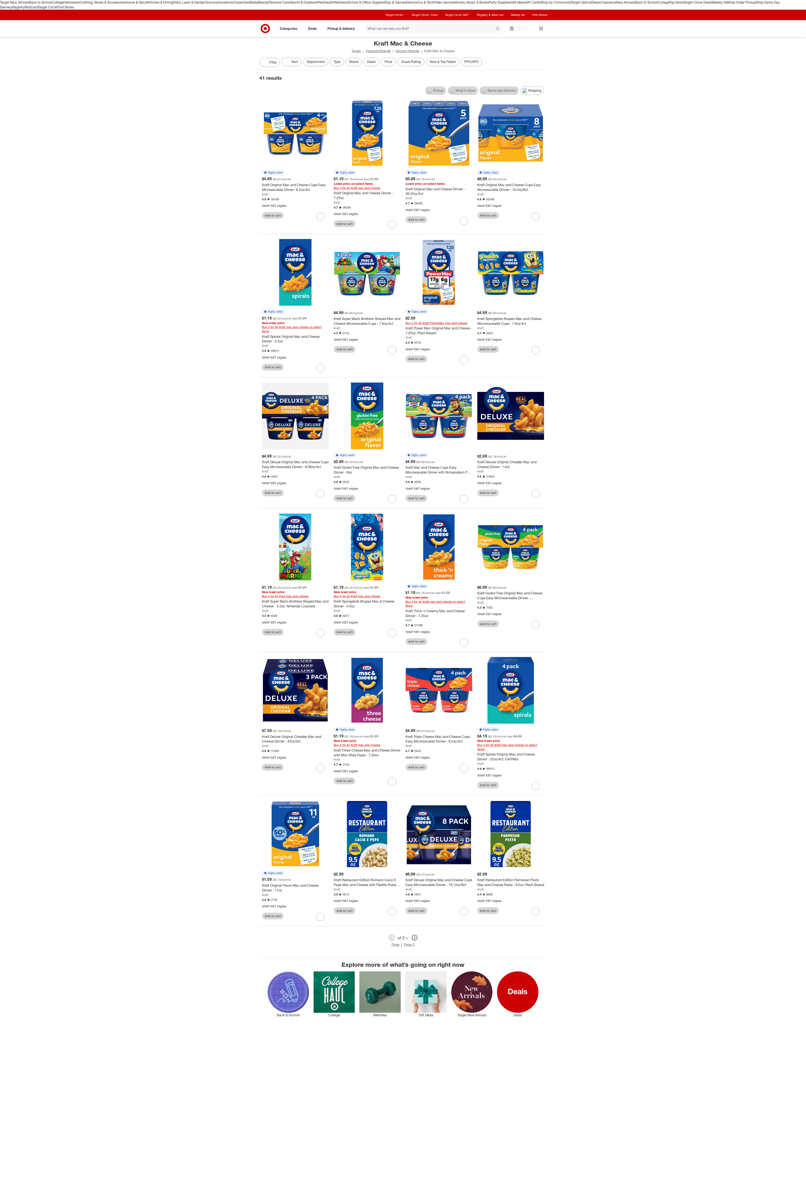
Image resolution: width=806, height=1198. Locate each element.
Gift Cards (532, 2)
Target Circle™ (395, 15)
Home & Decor (137, 2)
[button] (273, 172)
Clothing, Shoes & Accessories (103, 2)
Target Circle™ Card (424, 15)
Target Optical (581, 2)
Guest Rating (411, 62)
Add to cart (273, 215)
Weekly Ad (719, 2)
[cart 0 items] (541, 28)
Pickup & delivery (341, 28)
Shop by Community (555, 2)
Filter (273, 62)
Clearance (608, 2)
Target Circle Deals (697, 2)
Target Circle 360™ (457, 15)
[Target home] (265, 28)
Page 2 (409, 944)
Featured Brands (378, 51)
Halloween (72, 2)
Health (329, 2)
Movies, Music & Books (471, 2)
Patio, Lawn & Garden (189, 2)
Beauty (263, 2)
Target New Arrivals (14, 2)
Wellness (341, 2)
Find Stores (65, 7)
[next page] (414, 937)
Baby (254, 2)
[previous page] (391, 937)
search (498, 29)
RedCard (31, 7)
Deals (596, 2)
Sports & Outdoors (303, 2)
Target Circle (47, 7)
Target (356, 51)
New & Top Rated (442, 62)
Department (316, 62)
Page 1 (397, 944)
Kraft (265, 194)
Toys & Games (395, 2)
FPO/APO (471, 62)
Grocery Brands (407, 51)
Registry (18, 7)
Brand (353, 62)
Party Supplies (500, 2)
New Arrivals (625, 2)
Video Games (444, 2)
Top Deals (676, 2)
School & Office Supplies (366, 2)
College (58, 2)
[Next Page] (542, 62)
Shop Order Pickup (741, 2)
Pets (320, 2)
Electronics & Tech (420, 2)
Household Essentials (233, 2)
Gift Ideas (518, 2)
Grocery (211, 2)
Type (337, 62)
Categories (288, 28)
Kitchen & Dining (160, 2)
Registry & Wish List (490, 15)
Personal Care (279, 2)
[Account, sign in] (520, 28)
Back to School (40, 2)
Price (388, 62)
